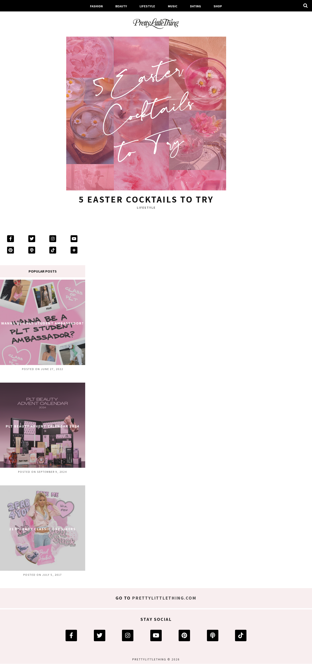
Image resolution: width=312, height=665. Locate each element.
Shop (218, 6)
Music (172, 6)
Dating (195, 6)
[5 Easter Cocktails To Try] (146, 111)
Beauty (121, 6)
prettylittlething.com (164, 598)
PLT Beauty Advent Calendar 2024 (42, 426)
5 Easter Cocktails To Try (146, 199)
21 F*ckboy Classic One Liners (42, 529)
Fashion (96, 6)
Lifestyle (147, 6)
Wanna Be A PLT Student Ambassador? (42, 323)
